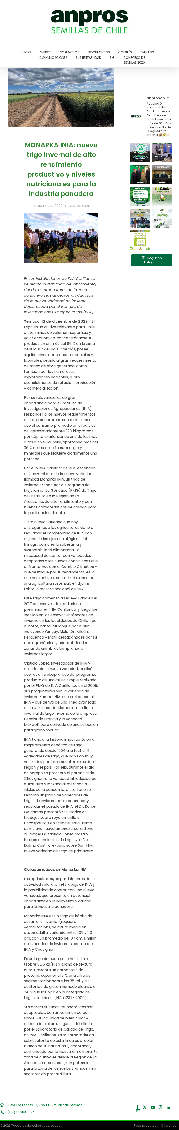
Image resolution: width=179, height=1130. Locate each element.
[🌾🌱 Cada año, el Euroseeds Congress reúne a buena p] (140, 240)
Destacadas (79, 205)
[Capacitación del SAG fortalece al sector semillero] (162, 152)
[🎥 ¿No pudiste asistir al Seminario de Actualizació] (140, 196)
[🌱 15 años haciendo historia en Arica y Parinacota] (162, 196)
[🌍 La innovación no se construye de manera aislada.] (162, 218)
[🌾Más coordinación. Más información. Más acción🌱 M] (162, 174)
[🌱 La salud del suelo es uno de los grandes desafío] (140, 152)
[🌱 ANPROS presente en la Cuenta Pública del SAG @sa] (140, 174)
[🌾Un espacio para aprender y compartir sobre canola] (140, 218)
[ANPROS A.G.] (90, 21)
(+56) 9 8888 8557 (20, 1112)
